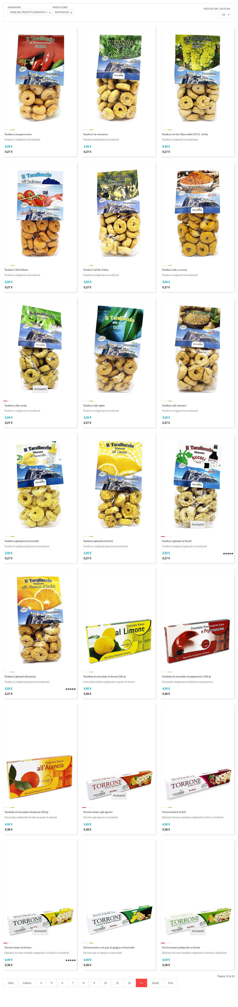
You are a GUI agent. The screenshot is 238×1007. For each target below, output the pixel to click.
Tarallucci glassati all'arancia (20, 676)
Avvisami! (40, 389)
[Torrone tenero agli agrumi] (119, 752)
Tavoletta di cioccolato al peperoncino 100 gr (186, 676)
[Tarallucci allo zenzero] (198, 346)
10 (105, 983)
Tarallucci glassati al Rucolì (176, 541)
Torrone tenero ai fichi (174, 812)
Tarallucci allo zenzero (174, 405)
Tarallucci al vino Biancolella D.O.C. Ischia (185, 134)
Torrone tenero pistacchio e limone (181, 947)
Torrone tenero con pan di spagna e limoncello (108, 947)
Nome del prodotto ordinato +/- (29, 12)
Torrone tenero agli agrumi (97, 812)
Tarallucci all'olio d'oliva (96, 269)
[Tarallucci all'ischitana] (40, 210)
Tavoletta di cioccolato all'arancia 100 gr (26, 812)
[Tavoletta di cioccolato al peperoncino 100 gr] (198, 617)
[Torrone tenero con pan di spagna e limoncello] (119, 888)
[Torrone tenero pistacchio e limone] (198, 888)
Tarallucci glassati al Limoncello (21, 541)
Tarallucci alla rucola (15, 405)
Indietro (27, 983)
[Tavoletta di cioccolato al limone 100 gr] (119, 617)
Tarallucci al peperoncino (18, 134)
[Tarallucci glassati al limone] (119, 481)
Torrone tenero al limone (17, 947)
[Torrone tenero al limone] (40, 888)
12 (129, 983)
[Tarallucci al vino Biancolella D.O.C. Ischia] (198, 75)
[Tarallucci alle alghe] (119, 346)
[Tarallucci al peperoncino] (40, 75)
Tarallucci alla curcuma (174, 269)
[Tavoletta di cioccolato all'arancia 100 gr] (40, 752)
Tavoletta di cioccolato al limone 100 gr (104, 676)
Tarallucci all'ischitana (16, 269)
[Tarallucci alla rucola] (40, 346)
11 (117, 983)
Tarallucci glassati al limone (98, 541)
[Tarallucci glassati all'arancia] (40, 617)
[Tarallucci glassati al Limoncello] (40, 481)
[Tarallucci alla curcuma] (198, 210)
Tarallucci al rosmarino (95, 134)
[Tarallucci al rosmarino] (119, 75)
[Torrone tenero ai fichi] (198, 752)
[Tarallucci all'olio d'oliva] (119, 210)
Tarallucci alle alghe (94, 405)
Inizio (11, 983)
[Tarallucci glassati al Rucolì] (198, 481)
